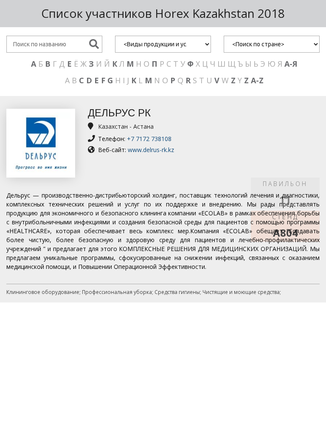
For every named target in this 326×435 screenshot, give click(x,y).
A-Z (257, 80)
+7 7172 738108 (149, 139)
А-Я (291, 64)
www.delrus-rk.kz (151, 150)
